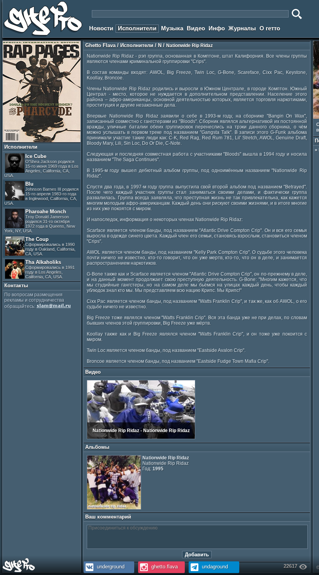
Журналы (242, 28)
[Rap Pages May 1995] (42, 140)
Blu (41, 193)
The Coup (50, 246)
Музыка (172, 28)
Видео (196, 28)
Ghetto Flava (100, 45)
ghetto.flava (164, 567)
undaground (214, 567)
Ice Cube (41, 165)
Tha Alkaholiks (50, 269)
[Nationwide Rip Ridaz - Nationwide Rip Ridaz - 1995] (141, 437)
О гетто (269, 28)
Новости (101, 28)
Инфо (217, 28)
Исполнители (137, 28)
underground (109, 567)
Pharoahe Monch (39, 221)
